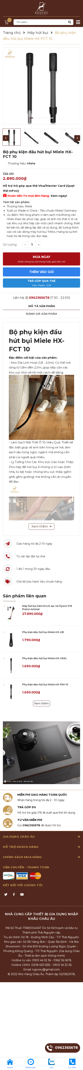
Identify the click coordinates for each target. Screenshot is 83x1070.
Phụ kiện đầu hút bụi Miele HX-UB (43, 632)
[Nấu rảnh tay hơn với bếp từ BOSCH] (41, 752)
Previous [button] (6, 138)
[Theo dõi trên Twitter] (6, 895)
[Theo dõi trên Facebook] (14, 895)
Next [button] (77, 138)
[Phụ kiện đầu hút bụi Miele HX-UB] (11, 639)
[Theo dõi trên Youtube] (22, 895)
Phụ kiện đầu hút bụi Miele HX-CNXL (44, 658)
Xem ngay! (59, 196)
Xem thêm (41, 703)
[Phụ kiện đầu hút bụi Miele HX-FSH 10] (11, 691)
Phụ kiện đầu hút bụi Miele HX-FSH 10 (45, 684)
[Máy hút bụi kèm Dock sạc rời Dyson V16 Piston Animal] (11, 612)
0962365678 (39, 298)
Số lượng (10, 244)
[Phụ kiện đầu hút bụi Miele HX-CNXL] (11, 665)
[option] (41, 86)
